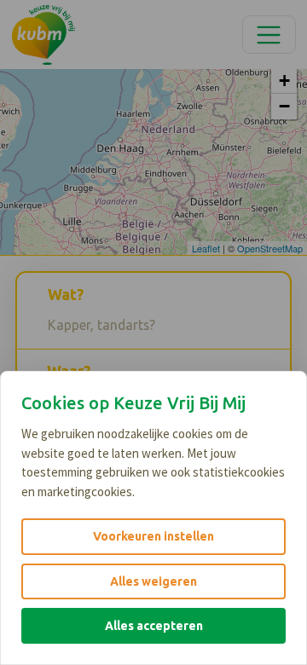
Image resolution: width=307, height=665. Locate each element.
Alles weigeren (153, 581)
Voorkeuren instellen (153, 536)
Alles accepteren (154, 626)
